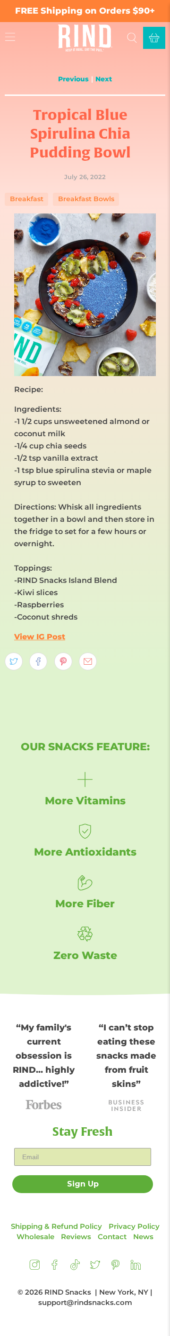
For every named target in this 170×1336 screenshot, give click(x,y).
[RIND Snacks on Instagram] (34, 1267)
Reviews (76, 1236)
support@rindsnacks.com (85, 1302)
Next (103, 79)
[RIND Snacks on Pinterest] (115, 1267)
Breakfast (26, 199)
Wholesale (35, 1236)
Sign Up (83, 1183)
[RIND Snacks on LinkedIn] (135, 1267)
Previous (73, 79)
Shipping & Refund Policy (56, 1226)
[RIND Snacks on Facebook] (54, 1267)
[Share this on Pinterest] (63, 661)
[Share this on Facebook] (38, 661)
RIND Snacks (67, 1292)
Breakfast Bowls (86, 199)
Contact (112, 1236)
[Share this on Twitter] (14, 661)
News (143, 1236)
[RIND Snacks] (85, 38)
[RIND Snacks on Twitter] (95, 1267)
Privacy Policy (134, 1226)
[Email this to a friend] (88, 661)
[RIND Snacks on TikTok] (74, 1267)
